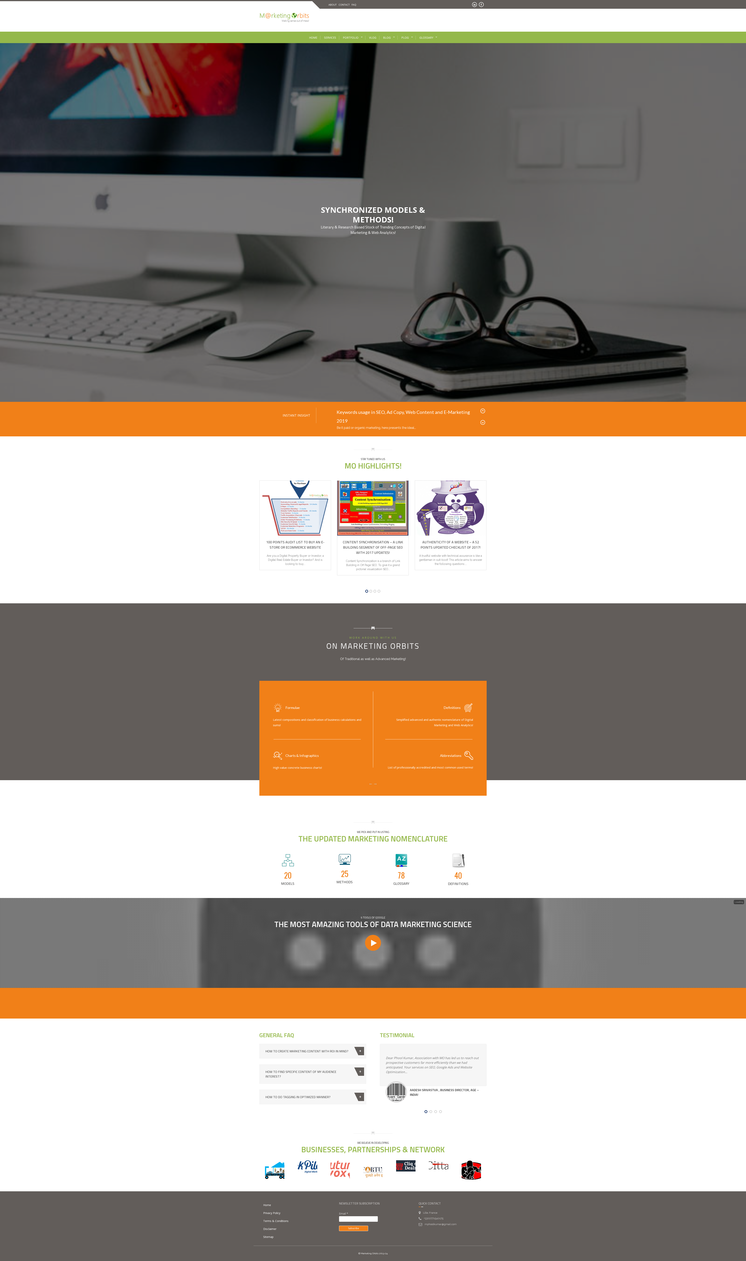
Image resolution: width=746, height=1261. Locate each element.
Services (330, 37)
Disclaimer (269, 1221)
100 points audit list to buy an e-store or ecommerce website (295, 537)
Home (313, 37)
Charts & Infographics (302, 748)
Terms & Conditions (275, 1213)
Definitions (452, 700)
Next (483, 419)
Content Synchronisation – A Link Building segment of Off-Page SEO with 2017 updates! (373, 540)
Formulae (292, 700)
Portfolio (350, 37)
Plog (405, 37)
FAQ (354, 4)
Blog (387, 37)
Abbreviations (450, 748)
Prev (483, 412)
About (333, 4)
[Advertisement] (409, 19)
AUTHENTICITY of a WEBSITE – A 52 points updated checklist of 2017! (451, 537)
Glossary (426, 37)
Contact (344, 4)
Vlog (372, 37)
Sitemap (268, 1229)
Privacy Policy (271, 1205)
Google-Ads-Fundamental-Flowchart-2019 (380, 412)
